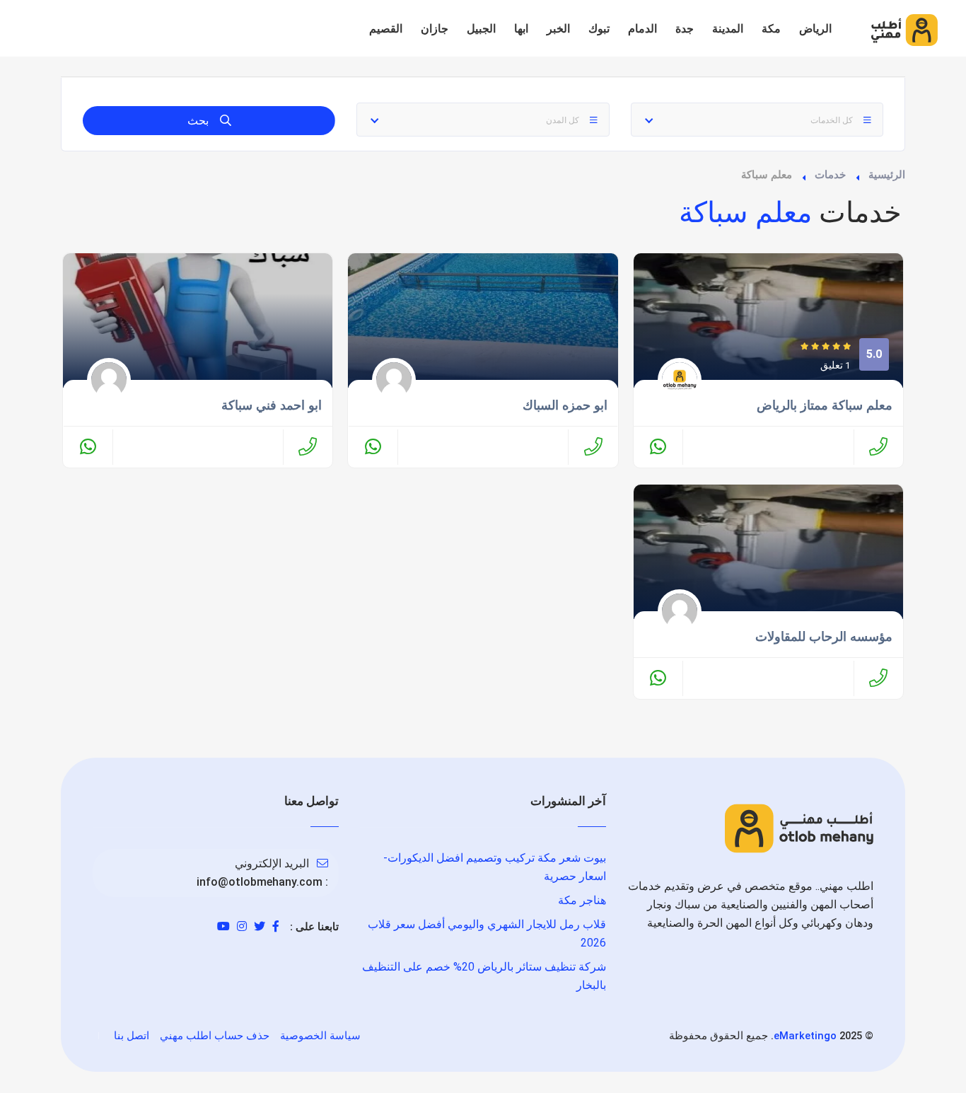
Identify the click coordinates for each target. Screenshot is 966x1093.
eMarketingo (805, 1035)
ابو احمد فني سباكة (271, 405)
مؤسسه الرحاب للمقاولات (823, 637)
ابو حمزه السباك (565, 405)
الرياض (815, 28)
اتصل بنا (131, 1035)
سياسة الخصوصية (320, 1035)
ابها (521, 28)
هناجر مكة (582, 900)
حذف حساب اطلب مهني (214, 1035)
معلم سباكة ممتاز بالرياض (824, 405)
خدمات (830, 174)
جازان (434, 28)
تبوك (599, 28)
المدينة (727, 28)
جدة (684, 28)
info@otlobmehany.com (259, 882)
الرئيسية (886, 174)
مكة (771, 28)
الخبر (558, 28)
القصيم (385, 28)
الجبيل (481, 28)
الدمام (642, 28)
